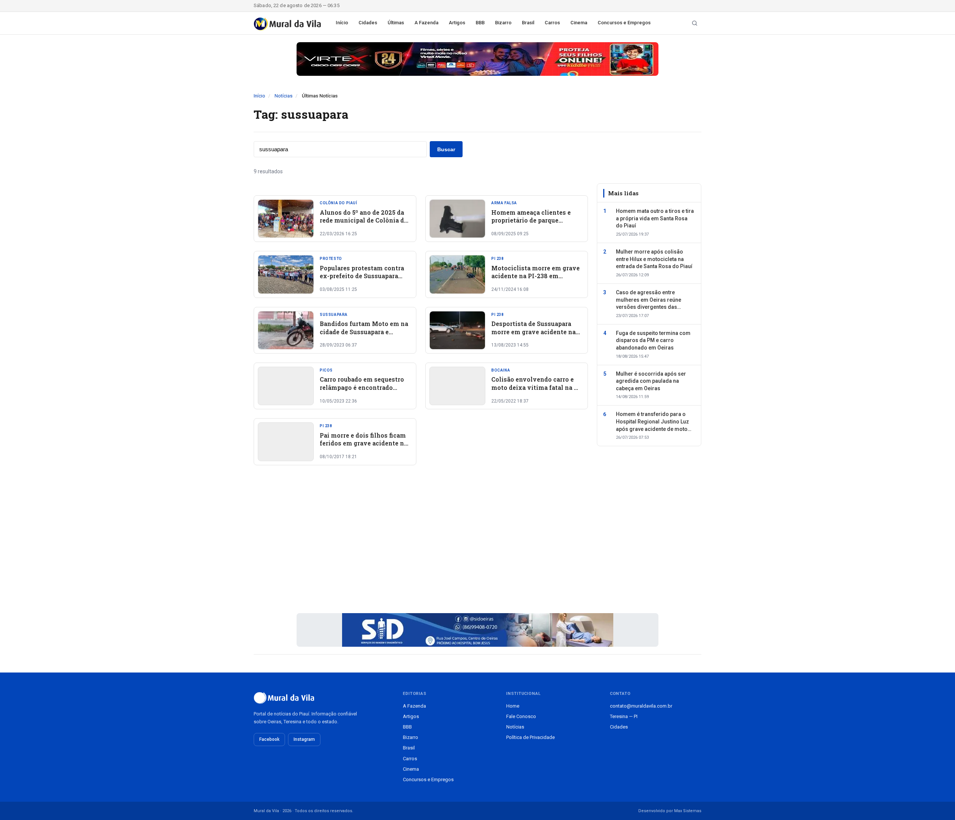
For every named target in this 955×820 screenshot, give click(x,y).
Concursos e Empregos (624, 22)
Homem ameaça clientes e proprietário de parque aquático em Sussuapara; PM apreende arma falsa (534, 224)
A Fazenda (426, 22)
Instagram (304, 739)
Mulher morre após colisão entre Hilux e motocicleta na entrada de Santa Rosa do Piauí (654, 259)
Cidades (367, 22)
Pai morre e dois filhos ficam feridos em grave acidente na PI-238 (363, 443)
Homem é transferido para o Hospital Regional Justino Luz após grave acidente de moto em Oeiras (652, 422)
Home (512, 706)
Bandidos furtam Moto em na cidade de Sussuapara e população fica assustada (364, 332)
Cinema (578, 22)
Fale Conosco (521, 716)
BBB (480, 22)
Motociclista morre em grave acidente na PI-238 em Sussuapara (535, 276)
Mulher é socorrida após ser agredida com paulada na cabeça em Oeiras (651, 381)
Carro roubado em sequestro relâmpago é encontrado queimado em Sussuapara (362, 387)
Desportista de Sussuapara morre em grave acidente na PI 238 (533, 332)
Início (342, 22)
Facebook (269, 739)
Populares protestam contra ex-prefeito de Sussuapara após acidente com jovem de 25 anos (362, 280)
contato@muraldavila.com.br (641, 706)
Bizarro (503, 22)
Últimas (396, 22)
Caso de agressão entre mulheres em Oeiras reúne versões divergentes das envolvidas (648, 300)
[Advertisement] (421, 544)
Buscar (446, 149)
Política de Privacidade (530, 737)
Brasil (528, 22)
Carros (552, 22)
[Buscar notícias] (694, 23)
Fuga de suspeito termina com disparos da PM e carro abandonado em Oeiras (653, 340)
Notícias (283, 96)
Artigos (457, 22)
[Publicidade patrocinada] (477, 59)
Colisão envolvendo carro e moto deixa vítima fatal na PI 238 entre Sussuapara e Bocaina (535, 391)
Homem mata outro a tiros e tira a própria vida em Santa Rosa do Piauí (655, 218)
